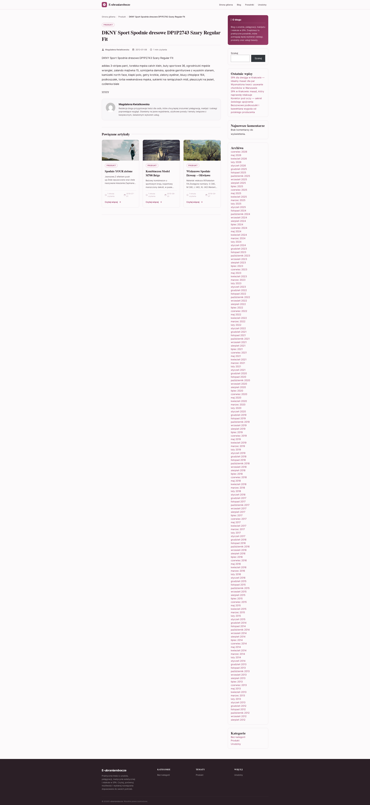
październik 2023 (240, 255)
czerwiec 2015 (239, 602)
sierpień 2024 (238, 221)
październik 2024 (240, 214)
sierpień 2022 (238, 304)
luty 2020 (236, 408)
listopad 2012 (238, 709)
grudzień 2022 (239, 290)
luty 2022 (236, 324)
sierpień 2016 (238, 553)
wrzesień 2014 (239, 633)
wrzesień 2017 (238, 508)
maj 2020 (236, 397)
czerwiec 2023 (239, 269)
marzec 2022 (238, 321)
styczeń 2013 (238, 702)
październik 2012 (240, 712)
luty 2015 (236, 615)
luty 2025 (236, 203)
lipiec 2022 (237, 307)
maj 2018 (236, 480)
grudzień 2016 (238, 539)
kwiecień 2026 (239, 158)
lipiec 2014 (237, 640)
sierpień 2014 (238, 636)
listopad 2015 (238, 584)
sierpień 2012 (238, 719)
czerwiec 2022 (239, 311)
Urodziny (262, 4)
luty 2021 (236, 366)
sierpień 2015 (238, 595)
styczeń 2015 (238, 619)
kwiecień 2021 (238, 359)
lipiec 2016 (237, 556)
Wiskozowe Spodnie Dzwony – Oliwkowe (198, 173)
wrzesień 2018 (239, 466)
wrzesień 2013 (239, 674)
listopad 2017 (238, 501)
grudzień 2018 (238, 456)
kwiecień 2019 (238, 442)
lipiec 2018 (237, 473)
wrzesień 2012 (239, 716)
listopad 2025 (238, 172)
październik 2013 (240, 671)
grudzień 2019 (238, 414)
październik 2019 (240, 421)
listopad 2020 (238, 376)
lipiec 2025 (237, 186)
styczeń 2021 (238, 369)
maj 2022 (236, 314)
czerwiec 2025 (239, 189)
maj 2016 (236, 563)
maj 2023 (236, 272)
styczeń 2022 (238, 328)
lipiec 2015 (237, 598)
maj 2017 (236, 522)
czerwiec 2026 (239, 151)
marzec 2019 (238, 446)
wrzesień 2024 (239, 217)
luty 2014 (236, 657)
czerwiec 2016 (239, 560)
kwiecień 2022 (239, 317)
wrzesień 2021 (239, 342)
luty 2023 (236, 283)
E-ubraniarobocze (115, 801)
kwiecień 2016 (238, 567)
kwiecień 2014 (238, 650)
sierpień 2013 (238, 678)
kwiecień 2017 (238, 525)
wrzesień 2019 (239, 425)
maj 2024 (236, 231)
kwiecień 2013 (238, 692)
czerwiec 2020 (239, 394)
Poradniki (249, 4)
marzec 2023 (238, 279)
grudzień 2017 (238, 498)
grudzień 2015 (238, 581)
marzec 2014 (238, 653)
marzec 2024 (238, 238)
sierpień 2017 (238, 511)
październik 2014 (240, 629)
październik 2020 (240, 380)
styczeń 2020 (238, 411)
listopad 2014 (238, 626)
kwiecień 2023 (239, 276)
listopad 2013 (238, 667)
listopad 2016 (238, 543)
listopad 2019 (238, 418)
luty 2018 (236, 491)
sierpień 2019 (238, 428)
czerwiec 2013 (239, 685)
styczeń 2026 (238, 165)
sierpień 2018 (238, 470)
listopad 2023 (238, 252)
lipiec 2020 (237, 390)
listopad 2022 (238, 293)
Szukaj (234, 53)
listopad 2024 (238, 210)
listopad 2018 (238, 459)
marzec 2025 (238, 200)
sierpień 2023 (238, 262)
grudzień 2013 (238, 664)
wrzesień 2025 (239, 179)
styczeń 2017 (238, 536)
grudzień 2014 (238, 622)
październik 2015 (240, 588)
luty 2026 (236, 162)
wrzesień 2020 (239, 383)
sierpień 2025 (238, 182)
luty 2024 (236, 241)
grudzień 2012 (238, 705)
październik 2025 (240, 175)
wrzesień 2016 (239, 550)
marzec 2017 (238, 529)
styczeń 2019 (238, 453)
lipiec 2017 (237, 515)
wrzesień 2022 (239, 300)
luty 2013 (236, 698)
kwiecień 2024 (239, 234)
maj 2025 (236, 193)
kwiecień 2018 (238, 484)
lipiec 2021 (237, 349)
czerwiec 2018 (239, 477)
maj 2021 (236, 356)
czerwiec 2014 (239, 643)
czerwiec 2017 (239, 518)
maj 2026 (236, 155)
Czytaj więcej (111, 202)
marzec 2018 (238, 487)
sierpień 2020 (238, 387)
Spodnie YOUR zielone (119, 171)
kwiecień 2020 (239, 401)
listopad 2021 (238, 335)
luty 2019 (236, 449)
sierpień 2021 (238, 345)
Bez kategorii (238, 737)
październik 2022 (240, 297)
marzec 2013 (238, 695)
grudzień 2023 (239, 248)
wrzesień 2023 (239, 259)
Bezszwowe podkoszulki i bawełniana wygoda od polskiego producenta (245, 109)
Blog (239, 4)
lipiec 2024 (237, 224)
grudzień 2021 (238, 331)
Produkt (108, 25)
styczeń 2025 (238, 207)
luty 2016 (236, 574)
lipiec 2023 (237, 266)
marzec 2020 (238, 404)
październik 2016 (240, 546)
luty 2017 (236, 532)
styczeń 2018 (238, 494)
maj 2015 (236, 605)
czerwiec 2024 (239, 227)
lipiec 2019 (237, 432)
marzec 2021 (238, 363)
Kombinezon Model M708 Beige (158, 173)
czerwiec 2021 (239, 352)
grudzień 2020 (239, 373)
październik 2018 (240, 463)
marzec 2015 (238, 612)
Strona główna (226, 4)
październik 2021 (240, 338)
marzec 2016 (238, 570)
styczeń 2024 (238, 245)
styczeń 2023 (238, 286)
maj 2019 (236, 439)
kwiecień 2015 (238, 608)
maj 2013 (236, 688)
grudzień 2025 (239, 169)
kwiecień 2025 (239, 196)
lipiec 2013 (237, 681)
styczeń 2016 (238, 577)
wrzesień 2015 (239, 591)
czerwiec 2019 (239, 435)
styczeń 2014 (238, 660)
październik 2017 (240, 505)
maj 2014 (236, 647)
